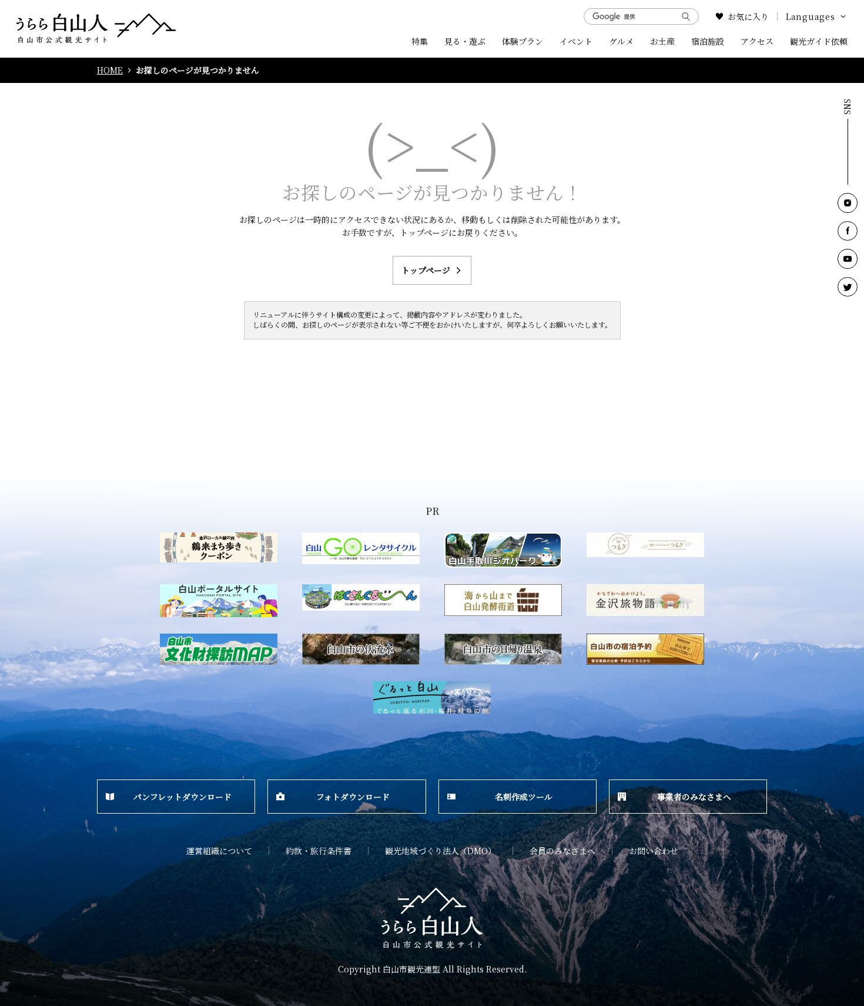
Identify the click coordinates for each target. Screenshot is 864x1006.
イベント (576, 41)
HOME (110, 70)
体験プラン (522, 41)
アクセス (757, 41)
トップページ (425, 270)
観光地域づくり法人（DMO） (440, 851)
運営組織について (219, 851)
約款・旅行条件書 (318, 851)
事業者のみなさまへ (694, 796)
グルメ (621, 41)
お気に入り (748, 16)
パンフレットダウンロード (182, 796)
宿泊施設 (707, 41)
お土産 (662, 41)
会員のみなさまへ (562, 851)
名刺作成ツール (523, 796)
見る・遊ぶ (464, 41)
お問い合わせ (653, 851)
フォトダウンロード (353, 796)
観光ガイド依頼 (819, 41)
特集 (419, 41)
